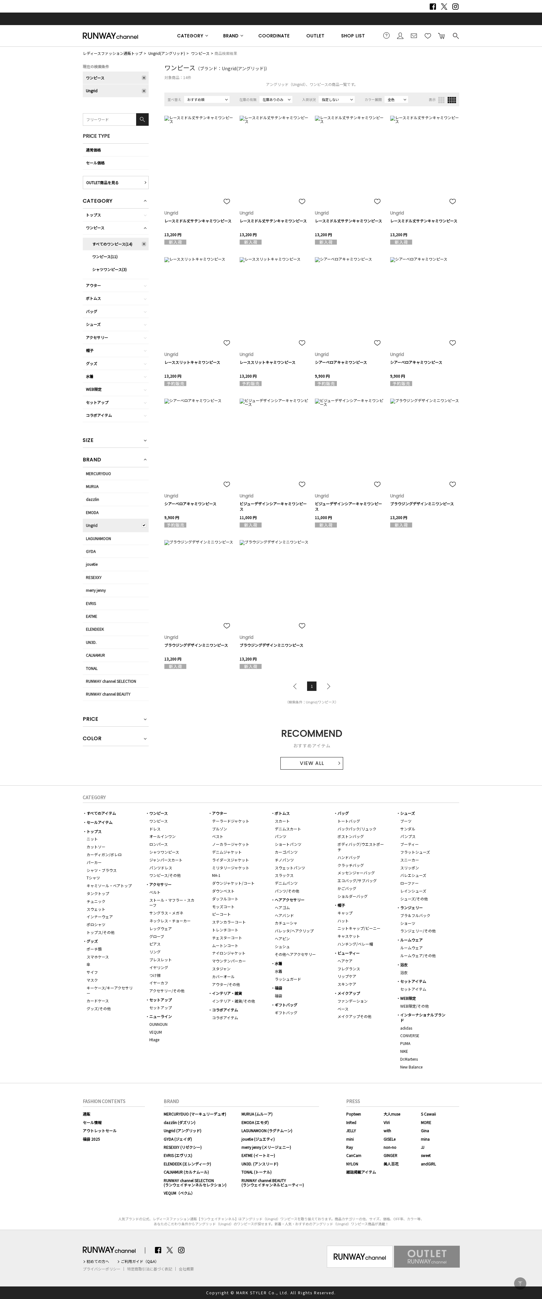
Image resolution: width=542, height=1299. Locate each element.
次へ (327, 686)
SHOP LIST (353, 36)
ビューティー (348, 953)
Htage (154, 1039)
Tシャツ (93, 877)
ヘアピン (282, 938)
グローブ (156, 936)
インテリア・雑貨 (227, 993)
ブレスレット (160, 959)
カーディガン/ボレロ (104, 854)
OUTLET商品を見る (102, 182)
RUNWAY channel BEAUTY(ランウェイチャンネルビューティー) (273, 1182)
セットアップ (97, 402)
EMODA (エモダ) (255, 1122)
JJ (422, 1147)
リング (155, 951)
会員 (400, 35)
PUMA (405, 1043)
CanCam (353, 1155)
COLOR (92, 739)
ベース (342, 1008)
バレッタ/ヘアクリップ (294, 930)
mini (350, 1139)
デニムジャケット (227, 852)
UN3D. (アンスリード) (260, 1163)
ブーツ (406, 821)
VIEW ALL (312, 763)
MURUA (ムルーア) (257, 1113)
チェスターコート (227, 937)
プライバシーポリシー (101, 1269)
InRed (351, 1122)
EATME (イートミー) (258, 1155)
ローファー (409, 883)
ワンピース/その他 (165, 875)
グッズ (91, 363)
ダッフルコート (225, 898)
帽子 (89, 350)
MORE (426, 1122)
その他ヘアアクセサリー (295, 954)
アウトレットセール (100, 1130)
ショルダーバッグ (352, 896)
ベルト (155, 892)
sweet (426, 1155)
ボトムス (93, 298)
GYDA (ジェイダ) (178, 1139)
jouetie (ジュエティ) (258, 1139)
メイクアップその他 (354, 1016)
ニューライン (160, 1016)
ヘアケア (345, 960)
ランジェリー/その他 (418, 930)
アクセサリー (97, 337)
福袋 (278, 987)
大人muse (392, 1113)
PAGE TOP (520, 1283)
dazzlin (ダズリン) (179, 1122)
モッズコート (223, 906)
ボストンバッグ (350, 836)
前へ (296, 686)
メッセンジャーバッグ (356, 872)
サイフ (92, 972)
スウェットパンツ (290, 867)
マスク (92, 980)
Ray (349, 1147)
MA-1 (216, 875)
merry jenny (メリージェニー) (266, 1147)
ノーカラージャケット (230, 844)
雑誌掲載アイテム (361, 1171)
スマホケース (98, 956)
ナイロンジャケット (229, 953)
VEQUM (155, 1032)
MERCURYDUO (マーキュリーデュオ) (195, 1113)
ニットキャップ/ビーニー (358, 928)
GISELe (390, 1139)
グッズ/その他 (99, 1008)
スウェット (96, 909)
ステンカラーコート (229, 922)
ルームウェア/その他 (418, 955)
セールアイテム (100, 822)
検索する (455, 35)
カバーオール (223, 976)
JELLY (351, 1130)
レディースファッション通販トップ (112, 53)
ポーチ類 (94, 949)
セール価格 (95, 162)
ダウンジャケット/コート (233, 883)
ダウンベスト (223, 890)
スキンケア (346, 984)
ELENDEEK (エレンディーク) (187, 1163)
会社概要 (186, 1269)
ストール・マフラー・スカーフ (171, 902)
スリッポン (409, 867)
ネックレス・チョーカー (170, 920)
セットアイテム (413, 981)
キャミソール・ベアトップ (109, 885)
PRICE (90, 720)
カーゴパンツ (286, 852)
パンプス (408, 836)
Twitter (444, 6)
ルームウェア (411, 939)
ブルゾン (219, 828)
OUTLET (315, 36)
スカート (282, 821)
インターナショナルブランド (422, 1017)
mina (425, 1139)
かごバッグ (346, 888)
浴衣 (404, 964)
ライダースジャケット (230, 859)
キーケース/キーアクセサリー (110, 990)
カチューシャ (286, 922)
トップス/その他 (100, 932)
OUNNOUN (158, 1024)
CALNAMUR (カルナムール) (186, 1171)
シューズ (93, 324)
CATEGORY (190, 36)
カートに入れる (441, 35)
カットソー (96, 846)
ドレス (155, 828)
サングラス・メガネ (166, 912)
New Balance (411, 1066)
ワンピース (200, 53)
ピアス (155, 943)
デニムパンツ (286, 883)
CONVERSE (409, 1035)
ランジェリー (411, 907)
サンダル (407, 828)
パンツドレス (160, 867)
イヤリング (158, 967)
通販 (86, 1113)
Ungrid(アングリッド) (166, 53)
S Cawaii (428, 1113)
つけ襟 (155, 975)
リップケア (346, 976)
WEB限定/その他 (414, 1006)
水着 (89, 376)
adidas (406, 1028)
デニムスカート (288, 828)
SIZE (88, 441)
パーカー (94, 862)
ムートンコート (225, 945)
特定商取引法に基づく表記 (149, 1269)
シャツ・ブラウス (102, 870)
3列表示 (441, 100)
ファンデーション (352, 1001)
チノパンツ (284, 859)
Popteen (353, 1113)
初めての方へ (98, 1261)
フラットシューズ (415, 852)
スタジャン (221, 968)
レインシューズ (413, 890)
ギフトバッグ (286, 1004)
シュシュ (282, 946)
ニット (92, 838)
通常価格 (93, 149)
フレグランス (348, 968)
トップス (93, 214)
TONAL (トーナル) (257, 1171)
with (387, 1130)
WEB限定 (94, 389)
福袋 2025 (91, 1139)
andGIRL (428, 1163)
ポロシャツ (96, 924)
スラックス (284, 875)
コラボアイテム (99, 415)
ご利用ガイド (386, 35)
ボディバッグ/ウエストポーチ (360, 846)
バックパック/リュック (356, 828)
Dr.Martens (409, 1059)
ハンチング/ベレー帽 (355, 943)
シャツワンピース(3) (109, 269)
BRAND (231, 36)
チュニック (96, 901)
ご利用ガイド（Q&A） (140, 1261)
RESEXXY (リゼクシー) (183, 1147)
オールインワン (162, 836)
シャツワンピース (164, 852)
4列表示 (452, 100)
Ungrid (92, 90)
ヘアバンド (284, 915)
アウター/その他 (226, 984)
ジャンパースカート (166, 859)
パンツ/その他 (287, 890)
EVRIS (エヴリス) (178, 1155)
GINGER (390, 1155)
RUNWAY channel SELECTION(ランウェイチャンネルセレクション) (195, 1182)
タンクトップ (98, 893)
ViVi (387, 1122)
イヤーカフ (158, 982)
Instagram (455, 6)
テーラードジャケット (230, 821)
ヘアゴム (282, 907)
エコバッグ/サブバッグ (357, 880)
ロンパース (158, 844)
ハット (343, 920)
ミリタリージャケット (230, 867)
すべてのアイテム (101, 813)
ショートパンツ (288, 844)
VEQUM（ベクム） (179, 1193)
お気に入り (428, 35)
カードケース (98, 1000)
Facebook (433, 6)
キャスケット (348, 936)
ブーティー (409, 844)
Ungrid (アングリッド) (182, 1130)
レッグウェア (160, 928)
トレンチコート (225, 929)
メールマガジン (414, 35)
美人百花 (391, 1163)
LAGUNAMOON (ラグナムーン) (267, 1130)
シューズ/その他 (414, 898)
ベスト (217, 836)
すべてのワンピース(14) (112, 244)
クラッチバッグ (350, 865)
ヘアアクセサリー (290, 899)
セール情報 (92, 1122)
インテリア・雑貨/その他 (233, 1001)
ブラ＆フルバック (415, 915)
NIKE (404, 1051)
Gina (425, 1130)
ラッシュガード (288, 979)
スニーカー (409, 859)
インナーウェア (100, 916)
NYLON (352, 1163)
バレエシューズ (413, 875)
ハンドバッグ (348, 857)
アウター (93, 285)
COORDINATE (274, 36)
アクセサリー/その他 (166, 990)
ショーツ (407, 923)
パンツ (280, 836)
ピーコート (221, 914)
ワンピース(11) (105, 256)
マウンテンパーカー (229, 960)
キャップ (345, 912)
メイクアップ (348, 993)
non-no (390, 1147)
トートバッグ (348, 821)
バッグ (91, 311)
